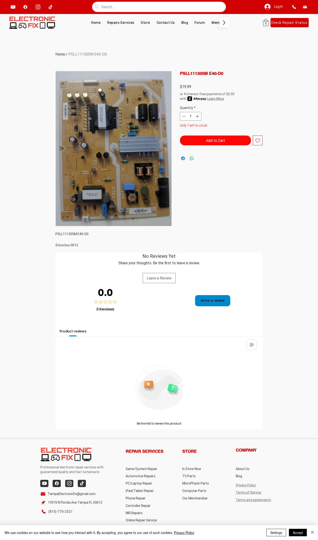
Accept (298, 532)
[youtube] (13, 6)
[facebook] (25, 6)
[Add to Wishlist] (258, 140)
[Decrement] (183, 116)
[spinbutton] (190, 116)
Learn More (215, 99)
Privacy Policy (184, 532)
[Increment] (198, 116)
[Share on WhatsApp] (192, 158)
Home (60, 54)
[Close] (312, 532)
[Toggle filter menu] (251, 344)
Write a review (213, 300)
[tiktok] (51, 6)
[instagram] (38, 6)
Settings (276, 532)
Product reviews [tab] (73, 331)
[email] (305, 6)
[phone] (294, 6)
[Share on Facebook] (183, 158)
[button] (145, 22)
